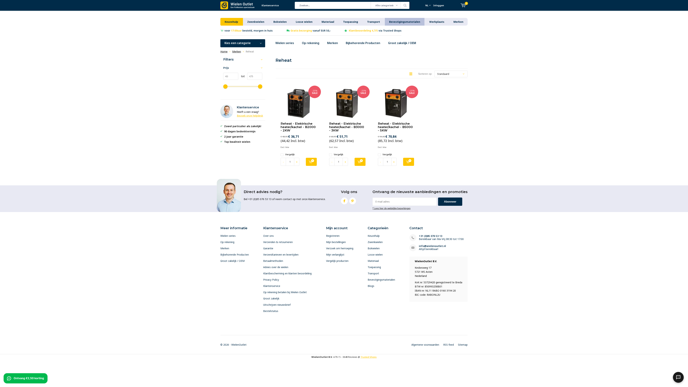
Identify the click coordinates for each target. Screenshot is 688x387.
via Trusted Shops (375, 30)
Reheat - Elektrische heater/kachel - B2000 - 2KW (298, 127)
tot (241, 76)
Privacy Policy (271, 279)
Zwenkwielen (255, 21)
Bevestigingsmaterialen (404, 21)
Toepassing (350, 21)
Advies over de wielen (275, 267)
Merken (458, 21)
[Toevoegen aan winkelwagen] (311, 162)
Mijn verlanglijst (335, 254)
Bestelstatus (270, 311)
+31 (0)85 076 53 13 (430, 235)
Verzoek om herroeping (339, 248)
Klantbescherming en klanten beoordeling (287, 273)
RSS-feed (448, 344)
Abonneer (450, 201)
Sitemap (463, 344)
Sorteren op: (425, 73)
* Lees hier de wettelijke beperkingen (391, 208)
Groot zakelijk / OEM (402, 43)
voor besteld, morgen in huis (248, 30)
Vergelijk (290, 154)
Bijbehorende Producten (363, 43)
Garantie (268, 248)
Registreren (333, 235)
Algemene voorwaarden (425, 344)
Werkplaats (436, 21)
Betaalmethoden (273, 261)
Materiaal (328, 21)
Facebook (344, 201)
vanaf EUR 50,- (311, 30)
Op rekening (310, 43)
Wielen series (284, 43)
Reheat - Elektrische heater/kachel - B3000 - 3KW (346, 127)
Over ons (268, 235)
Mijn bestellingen (336, 242)
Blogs (371, 286)
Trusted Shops (368, 357)
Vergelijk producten (337, 261)
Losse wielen (304, 21)
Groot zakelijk (271, 298)
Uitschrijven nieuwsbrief (277, 304)
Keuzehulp (231, 21)
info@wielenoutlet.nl (432, 245)
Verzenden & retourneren (278, 242)
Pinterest (352, 201)
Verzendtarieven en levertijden (280, 254)
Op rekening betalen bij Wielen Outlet (285, 292)
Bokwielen (280, 21)
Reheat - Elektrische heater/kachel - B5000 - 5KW (395, 127)
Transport (373, 21)
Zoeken (405, 5)
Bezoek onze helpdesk (250, 115)
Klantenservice (270, 5)
